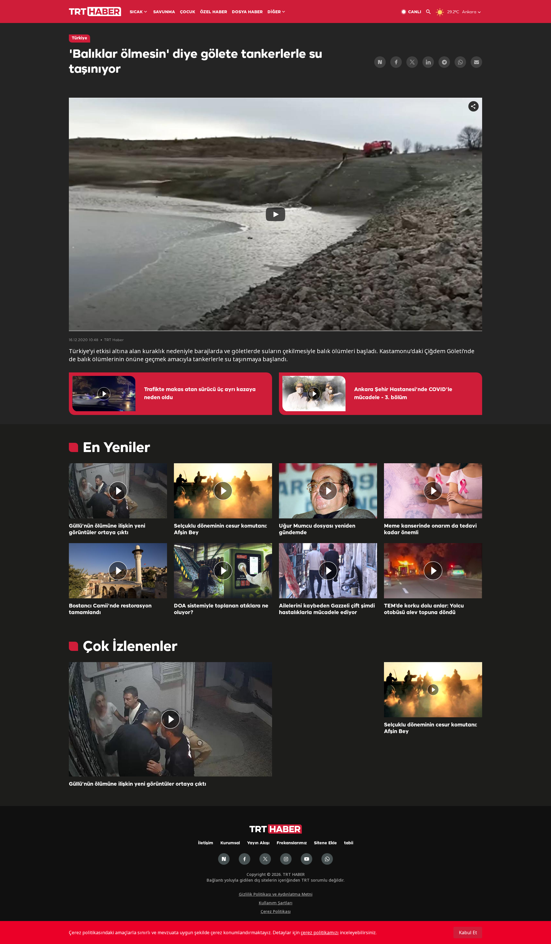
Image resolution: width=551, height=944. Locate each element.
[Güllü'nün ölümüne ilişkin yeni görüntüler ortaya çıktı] (118, 490)
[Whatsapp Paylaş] (460, 62)
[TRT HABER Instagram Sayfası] (286, 859)
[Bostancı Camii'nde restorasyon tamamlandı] (118, 570)
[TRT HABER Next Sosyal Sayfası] (224, 859)
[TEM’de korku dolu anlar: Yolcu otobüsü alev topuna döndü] (433, 570)
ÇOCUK (187, 12)
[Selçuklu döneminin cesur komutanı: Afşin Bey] (223, 490)
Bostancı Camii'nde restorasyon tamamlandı (110, 609)
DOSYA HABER (247, 12)
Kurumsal (230, 843)
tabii (348, 843)
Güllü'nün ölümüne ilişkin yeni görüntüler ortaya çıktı (107, 529)
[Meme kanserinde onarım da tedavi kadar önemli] (433, 490)
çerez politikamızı (320, 932)
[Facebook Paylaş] (396, 62)
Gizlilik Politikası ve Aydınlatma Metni (276, 894)
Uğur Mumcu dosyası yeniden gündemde (317, 529)
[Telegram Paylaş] (444, 62)
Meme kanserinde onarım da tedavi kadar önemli (430, 529)
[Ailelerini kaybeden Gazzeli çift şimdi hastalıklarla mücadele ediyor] (328, 570)
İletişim (205, 843)
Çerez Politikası (276, 911)
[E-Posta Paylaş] (476, 62)
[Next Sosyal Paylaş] (380, 62)
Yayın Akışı (258, 843)
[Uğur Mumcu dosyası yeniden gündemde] (328, 490)
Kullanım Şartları (275, 902)
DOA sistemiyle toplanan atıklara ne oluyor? (221, 609)
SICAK (136, 12)
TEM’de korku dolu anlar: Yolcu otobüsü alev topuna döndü (424, 609)
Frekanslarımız (292, 843)
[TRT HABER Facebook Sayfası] (244, 859)
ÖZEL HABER (213, 12)
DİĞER (274, 12)
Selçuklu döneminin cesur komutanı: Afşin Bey (220, 529)
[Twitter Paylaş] (412, 62)
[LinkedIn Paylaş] (428, 62)
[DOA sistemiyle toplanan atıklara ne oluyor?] (223, 570)
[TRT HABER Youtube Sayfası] (306, 859)
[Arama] (431, 12)
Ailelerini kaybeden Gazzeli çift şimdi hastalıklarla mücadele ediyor (327, 609)
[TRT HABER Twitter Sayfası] (265, 859)
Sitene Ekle (325, 843)
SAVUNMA (164, 12)
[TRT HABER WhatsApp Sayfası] (327, 859)
